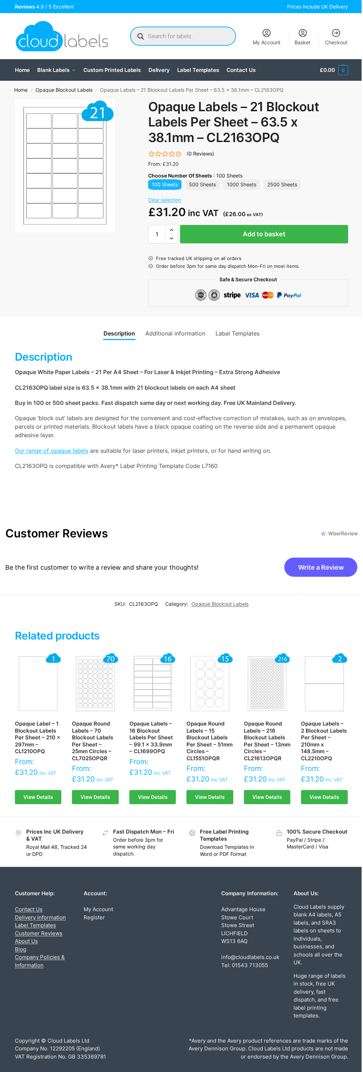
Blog (20, 949)
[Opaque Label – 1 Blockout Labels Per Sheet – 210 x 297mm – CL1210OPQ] (38, 684)
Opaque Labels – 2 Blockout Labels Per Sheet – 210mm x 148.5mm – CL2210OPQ (324, 741)
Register (94, 917)
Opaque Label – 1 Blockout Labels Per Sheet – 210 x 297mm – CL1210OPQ (37, 737)
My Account (266, 42)
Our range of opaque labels (51, 450)
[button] (334, 70)
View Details (38, 797)
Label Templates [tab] (237, 333)
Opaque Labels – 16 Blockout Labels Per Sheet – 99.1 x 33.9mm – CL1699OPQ (151, 737)
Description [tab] (119, 333)
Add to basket (264, 234)
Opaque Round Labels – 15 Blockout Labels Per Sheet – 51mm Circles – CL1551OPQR (209, 741)
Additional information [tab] (175, 333)
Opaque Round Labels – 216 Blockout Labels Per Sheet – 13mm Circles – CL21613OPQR (267, 741)
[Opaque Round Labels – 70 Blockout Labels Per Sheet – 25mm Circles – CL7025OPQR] (95, 684)
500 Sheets (202, 184)
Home (21, 90)
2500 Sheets (282, 184)
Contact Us (29, 909)
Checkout (336, 42)
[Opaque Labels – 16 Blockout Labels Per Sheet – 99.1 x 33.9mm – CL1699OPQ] (152, 684)
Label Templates (35, 925)
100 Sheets (165, 184)
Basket (303, 42)
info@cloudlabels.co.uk (250, 957)
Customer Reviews (38, 933)
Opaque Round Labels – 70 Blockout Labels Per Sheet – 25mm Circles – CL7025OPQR (92, 741)
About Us (26, 941)
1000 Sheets (241, 184)
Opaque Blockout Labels (64, 90)
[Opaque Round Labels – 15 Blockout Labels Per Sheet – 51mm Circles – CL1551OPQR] (209, 684)
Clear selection (164, 200)
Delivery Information (40, 917)
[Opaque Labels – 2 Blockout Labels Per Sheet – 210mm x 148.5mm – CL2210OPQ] (324, 684)
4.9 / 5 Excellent (46, 7)
